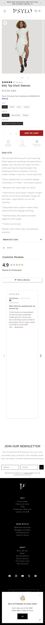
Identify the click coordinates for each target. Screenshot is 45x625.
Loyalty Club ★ (22, 512)
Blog (22, 553)
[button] (4, 11)
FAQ (22, 507)
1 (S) (4, 107)
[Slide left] (17, 78)
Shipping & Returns (22, 509)
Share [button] (9, 248)
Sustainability (22, 556)
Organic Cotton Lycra (12, 123)
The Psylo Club (22, 561)
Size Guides (22, 501)
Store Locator (22, 558)
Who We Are (22, 551)
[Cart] (39, 11)
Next (41, 354)
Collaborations (22, 532)
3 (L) (19, 107)
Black (25, 115)
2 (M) (12, 107)
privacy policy (28, 473)
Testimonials (22, 564)
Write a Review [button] (23, 280)
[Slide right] (27, 78)
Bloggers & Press (22, 530)
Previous (4, 354)
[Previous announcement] (4, 3)
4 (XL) (26, 107)
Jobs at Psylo (22, 535)
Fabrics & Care (22, 504)
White (5, 115)
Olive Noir (16, 115)
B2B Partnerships (22, 527)
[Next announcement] (40, 3)
